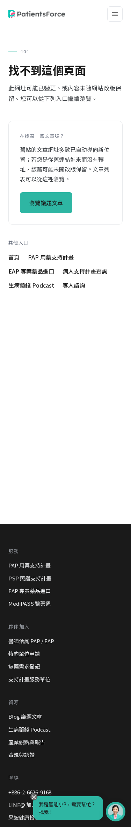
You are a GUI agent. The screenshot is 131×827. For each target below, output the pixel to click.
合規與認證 (21, 754)
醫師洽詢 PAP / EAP (31, 641)
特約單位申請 (24, 653)
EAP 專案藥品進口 (31, 271)
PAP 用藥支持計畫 (51, 257)
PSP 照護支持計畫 (29, 578)
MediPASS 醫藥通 (29, 603)
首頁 (14, 257)
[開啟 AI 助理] (115, 811)
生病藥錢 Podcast (31, 285)
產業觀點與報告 (26, 742)
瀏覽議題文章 (46, 203)
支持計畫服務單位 (29, 679)
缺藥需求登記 (24, 666)
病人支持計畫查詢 (85, 271)
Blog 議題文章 (25, 716)
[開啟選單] (115, 14)
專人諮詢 (74, 285)
